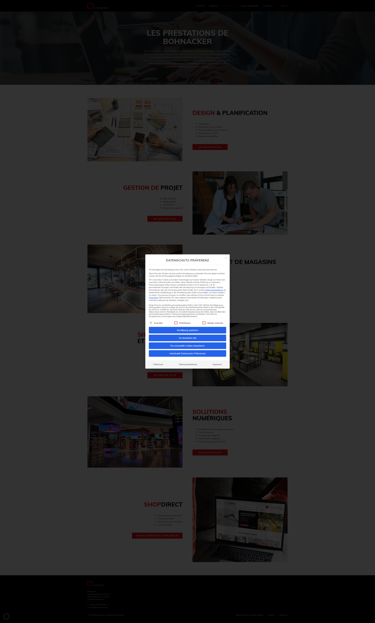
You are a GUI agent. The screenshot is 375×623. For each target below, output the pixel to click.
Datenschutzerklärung (214, 290)
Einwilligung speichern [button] (187, 330)
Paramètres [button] (153, 297)
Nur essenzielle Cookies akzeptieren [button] (187, 345)
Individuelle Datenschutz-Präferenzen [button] (187, 353)
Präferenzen (158, 364)
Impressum (217, 364)
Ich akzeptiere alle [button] (187, 338)
